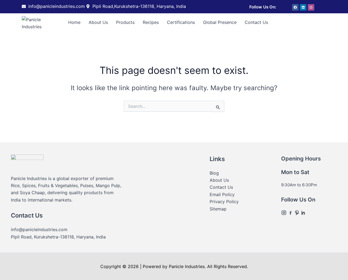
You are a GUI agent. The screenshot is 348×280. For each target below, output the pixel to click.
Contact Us (256, 22)
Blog (214, 173)
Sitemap (218, 209)
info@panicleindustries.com (39, 229)
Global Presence (220, 22)
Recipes (151, 22)
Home (74, 22)
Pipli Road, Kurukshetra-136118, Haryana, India (58, 237)
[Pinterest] (297, 212)
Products (125, 22)
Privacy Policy (224, 201)
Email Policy (222, 194)
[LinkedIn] (303, 212)
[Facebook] (291, 212)
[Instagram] (284, 212)
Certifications (181, 22)
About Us (98, 22)
